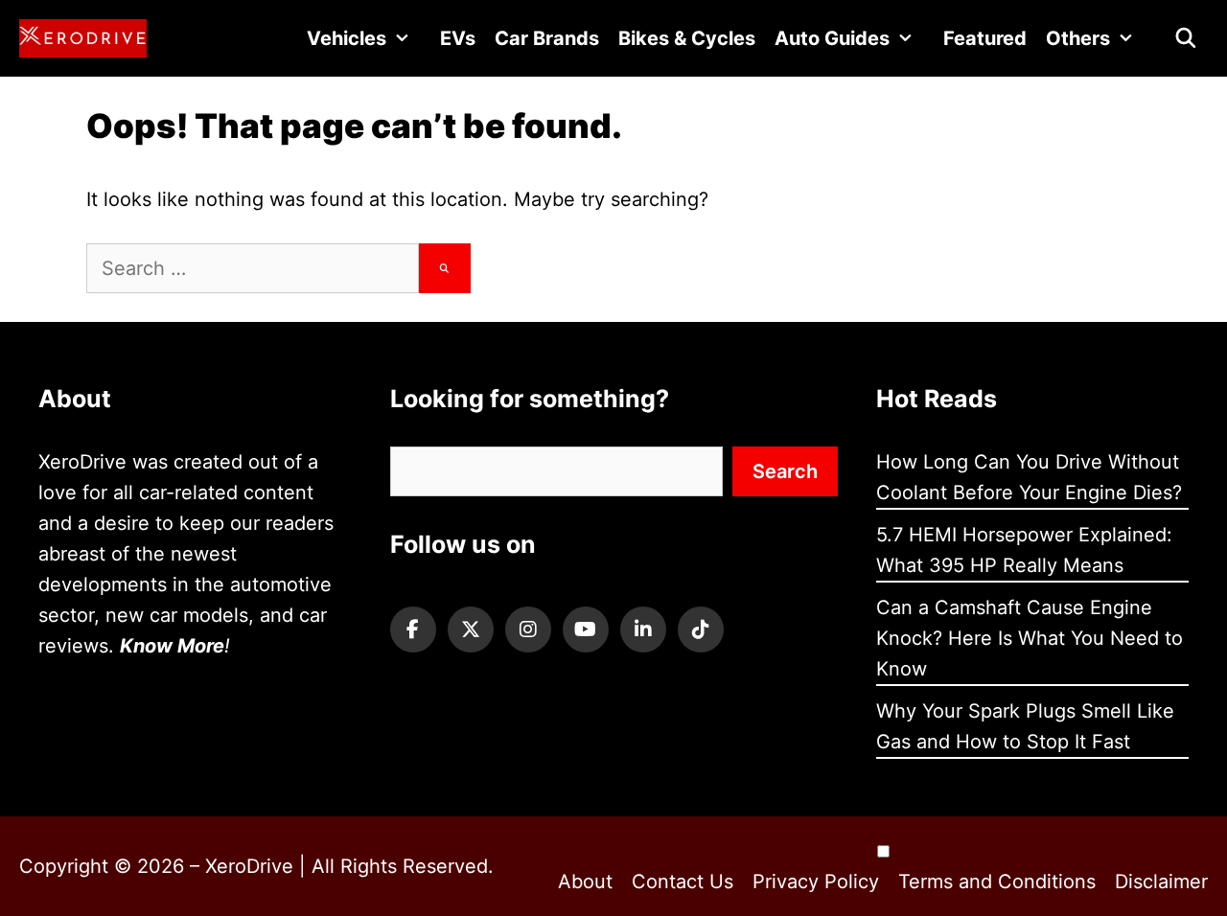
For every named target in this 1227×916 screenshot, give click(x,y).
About (585, 881)
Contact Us (682, 881)
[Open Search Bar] (1185, 38)
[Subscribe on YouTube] (586, 630)
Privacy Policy (815, 881)
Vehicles (346, 38)
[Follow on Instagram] (528, 630)
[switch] (883, 851)
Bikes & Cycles (686, 38)
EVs (457, 38)
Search (785, 471)
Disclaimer (1161, 881)
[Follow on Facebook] (413, 630)
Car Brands (547, 38)
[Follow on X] (471, 630)
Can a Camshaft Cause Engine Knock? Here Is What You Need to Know (1029, 638)
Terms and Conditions (997, 881)
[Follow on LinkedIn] (643, 630)
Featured (985, 38)
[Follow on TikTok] (701, 630)
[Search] (445, 268)
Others (1078, 38)
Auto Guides (832, 38)
